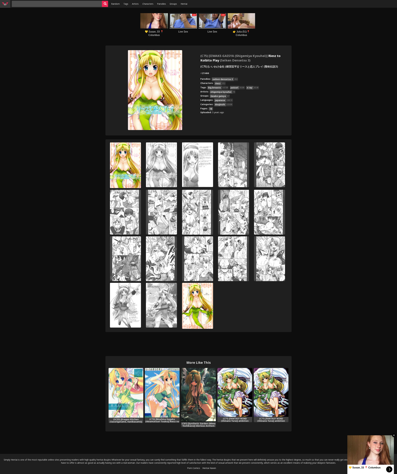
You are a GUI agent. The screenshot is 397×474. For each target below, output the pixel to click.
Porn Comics (193, 468)
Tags (125, 3)
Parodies (161, 3)
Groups (173, 3)
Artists (135, 3)
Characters (147, 3)
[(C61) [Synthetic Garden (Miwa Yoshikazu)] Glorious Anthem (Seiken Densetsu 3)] (198, 395)
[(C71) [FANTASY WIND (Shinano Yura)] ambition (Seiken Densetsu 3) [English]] (271, 392)
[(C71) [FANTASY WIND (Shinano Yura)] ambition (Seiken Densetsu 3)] (234, 392)
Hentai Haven (209, 468)
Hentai (184, 3)
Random (115, 3)
